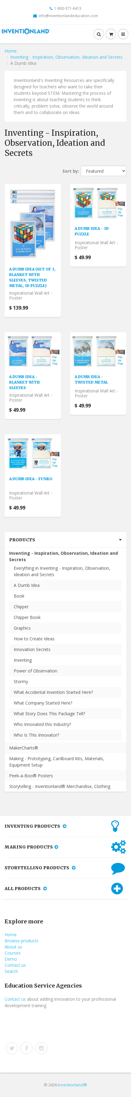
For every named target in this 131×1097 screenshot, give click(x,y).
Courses (13, 953)
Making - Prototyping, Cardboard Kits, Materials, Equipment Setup (56, 762)
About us (13, 947)
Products (22, 540)
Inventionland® (72, 1085)
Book (19, 596)
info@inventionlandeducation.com (68, 15)
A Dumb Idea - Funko (30, 479)
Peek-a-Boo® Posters (31, 776)
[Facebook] (26, 1048)
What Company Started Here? (43, 703)
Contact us (15, 965)
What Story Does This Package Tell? (49, 713)
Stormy (21, 681)
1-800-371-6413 (67, 8)
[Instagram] (41, 1048)
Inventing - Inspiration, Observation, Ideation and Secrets (66, 57)
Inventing (23, 660)
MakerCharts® (23, 748)
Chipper (21, 606)
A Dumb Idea (27, 585)
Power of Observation (35, 671)
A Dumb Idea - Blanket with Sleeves (24, 382)
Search (11, 971)
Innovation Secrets (32, 649)
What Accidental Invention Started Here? (53, 692)
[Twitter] (12, 1048)
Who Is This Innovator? (36, 735)
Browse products (21, 941)
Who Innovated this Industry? (42, 724)
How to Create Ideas (34, 639)
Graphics (22, 628)
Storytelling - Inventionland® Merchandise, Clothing (59, 786)
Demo (11, 959)
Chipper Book (27, 617)
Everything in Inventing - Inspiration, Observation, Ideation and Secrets (62, 571)
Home (11, 51)
